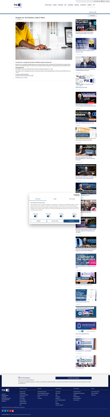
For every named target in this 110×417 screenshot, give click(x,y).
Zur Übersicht (92, 15)
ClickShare (57, 396)
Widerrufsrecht (25, 414)
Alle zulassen (71, 220)
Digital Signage (22, 400)
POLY (56, 401)
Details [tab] (55, 198)
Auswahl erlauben (55, 220)
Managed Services (23, 401)
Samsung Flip (57, 398)
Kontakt (103, 1)
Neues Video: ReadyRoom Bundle (82, 195)
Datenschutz (19, 414)
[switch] (48, 216)
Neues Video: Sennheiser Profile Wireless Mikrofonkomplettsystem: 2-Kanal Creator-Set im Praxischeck (85, 158)
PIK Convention (83, 4)
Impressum (15, 414)
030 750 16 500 (97, 1)
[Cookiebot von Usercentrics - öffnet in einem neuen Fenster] (74, 195)
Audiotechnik (22, 396)
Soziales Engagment (77, 398)
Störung (108, 1)
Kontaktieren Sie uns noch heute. (21, 77)
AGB (29, 414)
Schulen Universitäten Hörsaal (43, 393)
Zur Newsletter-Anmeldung (73, 378)
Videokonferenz (23, 393)
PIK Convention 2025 (80, 368)
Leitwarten (40, 398)
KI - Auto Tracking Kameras (60, 400)
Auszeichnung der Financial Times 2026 (84, 140)
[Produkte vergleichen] (92, 7)
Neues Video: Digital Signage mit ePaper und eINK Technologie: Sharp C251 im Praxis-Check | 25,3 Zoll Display (86, 231)
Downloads (93, 395)
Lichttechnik (22, 398)
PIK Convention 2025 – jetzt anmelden (83, 350)
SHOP (20, 405)
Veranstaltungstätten (24, 395)
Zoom (56, 395)
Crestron (57, 403)
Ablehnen (38, 220)
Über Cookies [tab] (72, 198)
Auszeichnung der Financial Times (82, 301)
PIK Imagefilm (78, 318)
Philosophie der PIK (77, 391)
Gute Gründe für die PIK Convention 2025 (84, 284)
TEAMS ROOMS (57, 391)
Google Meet (57, 393)
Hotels (39, 396)
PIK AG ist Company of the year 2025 (83, 212)
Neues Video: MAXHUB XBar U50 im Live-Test (85, 123)
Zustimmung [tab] (37, 198)
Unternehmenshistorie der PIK (79, 393)
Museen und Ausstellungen (43, 395)
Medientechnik (22, 391)
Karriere (74, 395)
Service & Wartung (23, 403)
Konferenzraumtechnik (42, 391)
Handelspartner (76, 396)
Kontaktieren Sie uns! (95, 391)
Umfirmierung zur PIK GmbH (81, 87)
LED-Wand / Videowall (59, 405)
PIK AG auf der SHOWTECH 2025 (82, 333)
